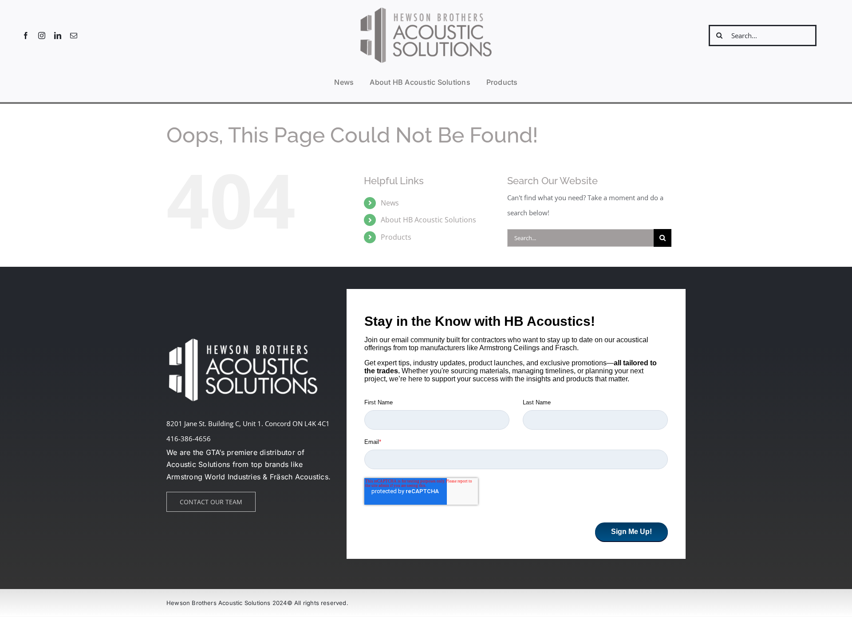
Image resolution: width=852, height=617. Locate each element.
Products (396, 237)
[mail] (73, 35)
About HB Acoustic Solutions (428, 220)
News (390, 203)
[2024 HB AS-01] (426, 8)
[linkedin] (57, 35)
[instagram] (41, 35)
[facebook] (25, 35)
